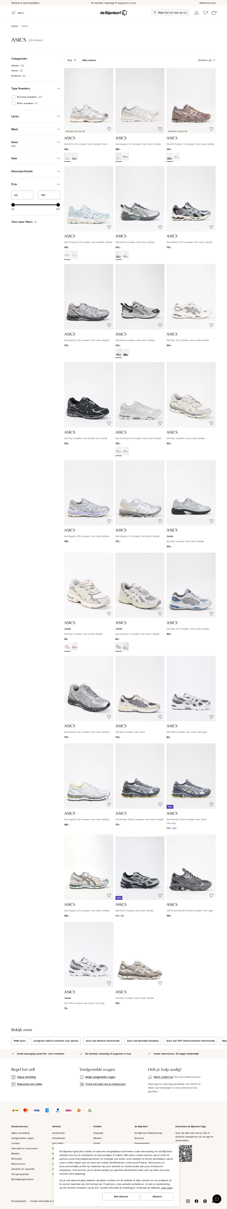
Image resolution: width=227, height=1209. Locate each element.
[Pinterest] (205, 1200)
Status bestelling (20, 1132)
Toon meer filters (22, 222)
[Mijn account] (196, 13)
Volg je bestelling (26, 1077)
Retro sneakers (27, 103)
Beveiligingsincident (22, 1179)
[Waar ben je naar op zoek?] (155, 12)
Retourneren (18, 1163)
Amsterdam (58, 1132)
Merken (97, 1138)
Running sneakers (29, 97)
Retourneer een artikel (29, 1084)
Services (139, 1138)
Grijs (69, 60)
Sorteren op (204, 60)
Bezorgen (16, 1158)
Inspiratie (98, 1132)
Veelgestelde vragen (22, 1138)
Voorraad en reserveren (24, 1148)
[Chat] (216, 1198)
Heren (17, 70)
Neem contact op (163, 1077)
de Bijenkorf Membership (148, 1132)
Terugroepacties (20, 1174)
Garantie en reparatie (23, 1168)
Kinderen (18, 75)
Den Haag (57, 1143)
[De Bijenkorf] (113, 13)
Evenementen (142, 1143)
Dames (17, 65)
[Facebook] (196, 1200)
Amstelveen (58, 1138)
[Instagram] (188, 1200)
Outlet (96, 1143)
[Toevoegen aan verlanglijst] (109, 129)
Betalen (15, 1153)
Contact (15, 1143)
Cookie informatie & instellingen (47, 1201)
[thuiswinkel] (90, 1112)
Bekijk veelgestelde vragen (100, 1077)
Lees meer (167, 1187)
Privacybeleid (18, 1201)
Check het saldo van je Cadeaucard (105, 1084)
